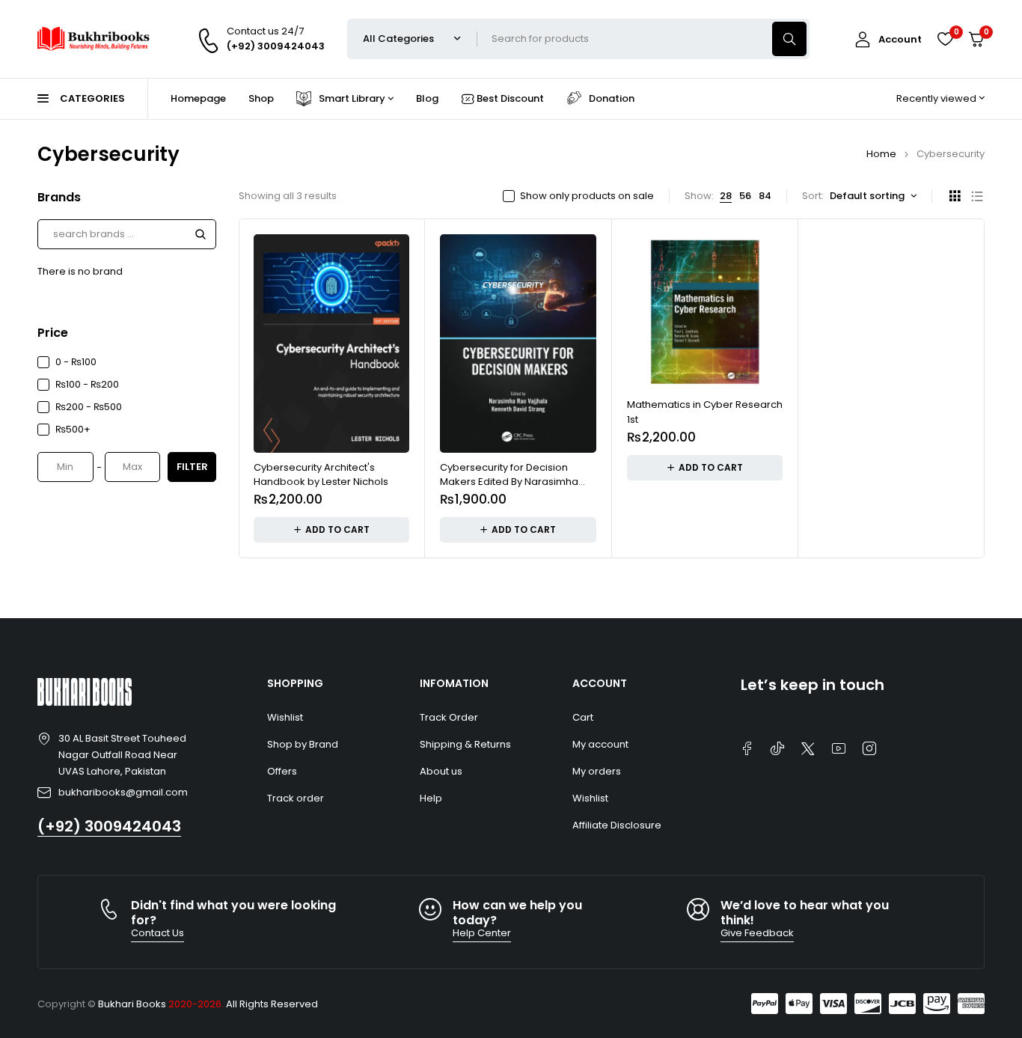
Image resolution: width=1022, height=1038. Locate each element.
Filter (192, 467)
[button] (331, 530)
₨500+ (73, 429)
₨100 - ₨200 (87, 384)
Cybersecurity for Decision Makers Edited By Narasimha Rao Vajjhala (509, 482)
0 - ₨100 (76, 362)
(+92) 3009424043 (109, 826)
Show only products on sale (587, 196)
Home (881, 154)
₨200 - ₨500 (88, 407)
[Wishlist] (945, 39)
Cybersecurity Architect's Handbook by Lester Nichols (321, 474)
